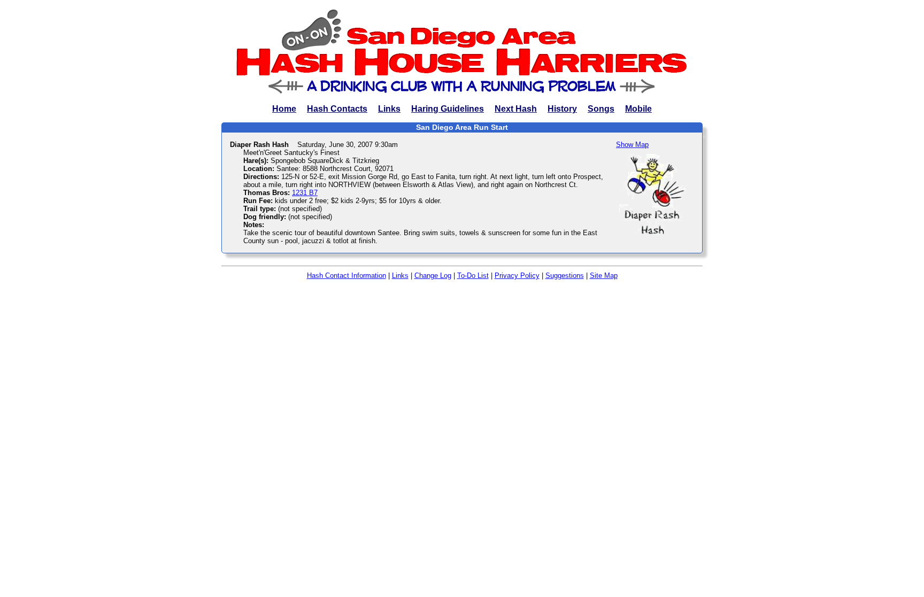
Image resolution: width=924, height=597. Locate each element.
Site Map (604, 276)
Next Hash (516, 108)
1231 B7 (305, 193)
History (562, 108)
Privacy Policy (517, 276)
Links (389, 108)
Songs (601, 108)
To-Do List (473, 276)
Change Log (432, 276)
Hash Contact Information (346, 276)
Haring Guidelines (447, 108)
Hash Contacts (337, 108)
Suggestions (564, 276)
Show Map (632, 145)
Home (284, 108)
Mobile (638, 108)
